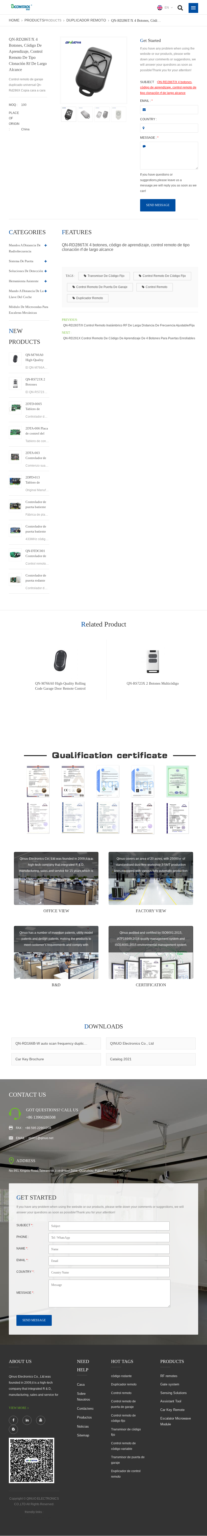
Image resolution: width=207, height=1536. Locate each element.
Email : (146, 101)
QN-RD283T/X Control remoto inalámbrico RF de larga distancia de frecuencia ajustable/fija (129, 325)
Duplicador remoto (86, 20)
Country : (148, 119)
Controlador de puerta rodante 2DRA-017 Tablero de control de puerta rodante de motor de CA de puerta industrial (37, 578)
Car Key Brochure (29, 1059)
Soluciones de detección (26, 271)
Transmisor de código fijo (106, 276)
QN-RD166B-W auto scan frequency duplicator (52, 1043)
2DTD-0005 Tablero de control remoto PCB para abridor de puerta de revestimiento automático (37, 407)
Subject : (24, 1225)
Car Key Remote (172, 1410)
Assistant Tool (170, 1401)
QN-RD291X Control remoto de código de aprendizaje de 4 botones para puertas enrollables (129, 338)
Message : (149, 137)
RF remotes (168, 1376)
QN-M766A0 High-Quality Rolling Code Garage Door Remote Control (36, 358)
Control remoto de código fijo (164, 276)
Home (14, 20)
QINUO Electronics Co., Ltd (132, 1043)
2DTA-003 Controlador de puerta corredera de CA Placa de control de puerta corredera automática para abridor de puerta (37, 456)
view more (17, 1408)
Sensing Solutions (173, 1393)
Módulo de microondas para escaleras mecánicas (28, 310)
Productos (84, 1417)
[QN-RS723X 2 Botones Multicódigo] (15, 383)
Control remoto (156, 287)
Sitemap (83, 1435)
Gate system (169, 1384)
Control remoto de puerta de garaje (101, 287)
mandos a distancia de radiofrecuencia (25, 248)
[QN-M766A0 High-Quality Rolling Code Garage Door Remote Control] (15, 358)
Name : (22, 1248)
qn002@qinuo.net (41, 1138)
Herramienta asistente (24, 281)
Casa (81, 1384)
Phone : (22, 1237)
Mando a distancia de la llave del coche (26, 294)
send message (157, 205)
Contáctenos (86, 1408)
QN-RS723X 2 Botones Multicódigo (35, 382)
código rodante (121, 1376)
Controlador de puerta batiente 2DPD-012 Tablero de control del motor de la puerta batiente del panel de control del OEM (36, 505)
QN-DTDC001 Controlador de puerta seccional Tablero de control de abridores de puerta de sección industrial (36, 554)
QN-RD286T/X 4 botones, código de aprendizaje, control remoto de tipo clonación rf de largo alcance (168, 87)
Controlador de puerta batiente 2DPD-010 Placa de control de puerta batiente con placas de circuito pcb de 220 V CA (36, 529)
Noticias (83, 1426)
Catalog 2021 (121, 1059)
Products (34, 20)
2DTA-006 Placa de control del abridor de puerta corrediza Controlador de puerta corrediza (37, 431)
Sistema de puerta (21, 261)
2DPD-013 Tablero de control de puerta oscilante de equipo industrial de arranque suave (37, 480)
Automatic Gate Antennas (34, 1517)
